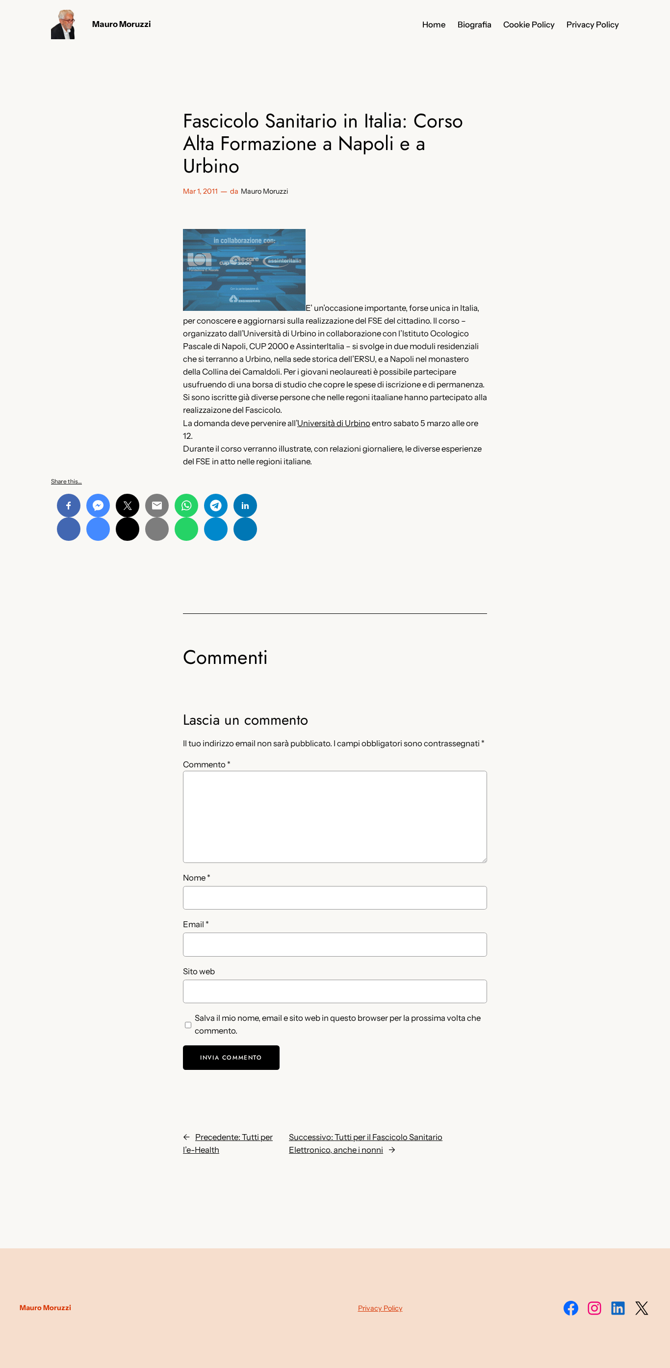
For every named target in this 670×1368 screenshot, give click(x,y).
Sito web (199, 971)
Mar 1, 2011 (200, 191)
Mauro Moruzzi (121, 24)
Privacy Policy (380, 1308)
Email (196, 924)
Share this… (66, 481)
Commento (207, 764)
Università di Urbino (333, 423)
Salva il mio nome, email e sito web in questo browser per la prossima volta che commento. (338, 1024)
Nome (196, 878)
